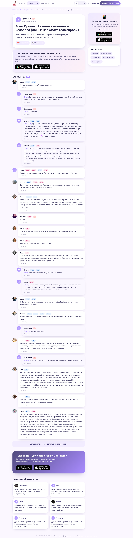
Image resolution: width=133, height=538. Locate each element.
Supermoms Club (17, 10)
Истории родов (108, 57)
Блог (54, 3)
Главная (22, 3)
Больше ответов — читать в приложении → (49, 444)
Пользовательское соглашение (87, 536)
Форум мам (28, 10)
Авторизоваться (93, 3)
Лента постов (33, 3)
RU (76, 3)
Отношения (96, 57)
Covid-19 (95, 53)
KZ (80, 3)
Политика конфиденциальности (64, 536)
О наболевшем (106, 53)
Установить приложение (110, 3)
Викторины (45, 3)
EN (84, 3)
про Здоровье (96, 62)
